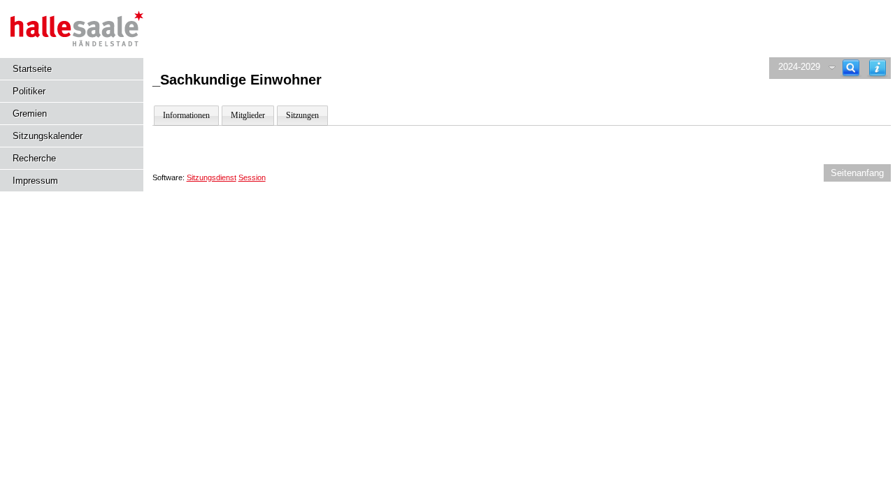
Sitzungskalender (48, 136)
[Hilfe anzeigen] (877, 68)
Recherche (34, 158)
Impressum (35, 180)
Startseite (32, 69)
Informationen (186, 115)
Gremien (30, 113)
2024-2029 (799, 66)
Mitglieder (248, 115)
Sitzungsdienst (211, 177)
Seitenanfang (857, 173)
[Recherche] (851, 68)
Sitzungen (302, 115)
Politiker (29, 91)
